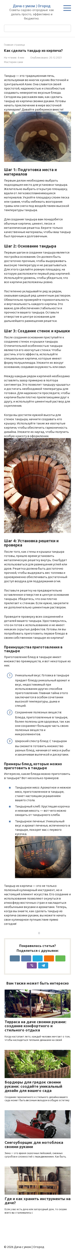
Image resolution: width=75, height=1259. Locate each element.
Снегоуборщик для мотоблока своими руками (34, 1144)
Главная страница (14, 44)
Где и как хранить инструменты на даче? (38, 1200)
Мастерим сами (13, 62)
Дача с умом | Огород (31, 6)
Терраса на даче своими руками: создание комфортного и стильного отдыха (35, 1026)
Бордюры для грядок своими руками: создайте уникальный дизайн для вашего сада (33, 1086)
